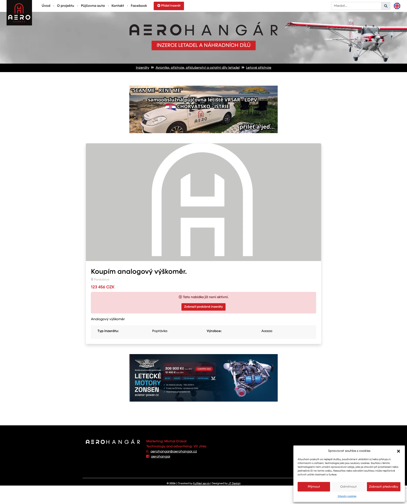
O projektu (65, 6)
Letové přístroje (258, 68)
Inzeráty (142, 68)
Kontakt (118, 6)
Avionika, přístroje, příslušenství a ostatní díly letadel (198, 68)
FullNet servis (201, 483)
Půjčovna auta (93, 6)
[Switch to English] (397, 6)
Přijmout (314, 486)
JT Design (234, 483)
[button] (398, 451)
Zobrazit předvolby (383, 486)
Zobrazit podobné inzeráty (203, 306)
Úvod (46, 6)
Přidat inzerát (170, 5)
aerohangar (160, 456)
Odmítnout (348, 486)
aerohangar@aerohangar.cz (174, 451)
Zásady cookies (347, 496)
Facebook (139, 6)
